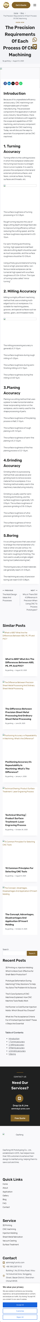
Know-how (20, 22)
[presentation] (20, 643)
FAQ (4, 1203)
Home (5, 1184)
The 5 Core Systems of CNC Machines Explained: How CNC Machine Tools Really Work (19, 997)
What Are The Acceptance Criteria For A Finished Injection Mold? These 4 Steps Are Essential (21, 1020)
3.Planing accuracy (17, 1047)
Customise (20, 1311)
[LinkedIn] (9, 83)
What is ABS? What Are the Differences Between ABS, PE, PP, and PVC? (19, 662)
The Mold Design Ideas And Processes (10, 595)
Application (7, 1191)
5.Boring (12, 1054)
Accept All (20, 1305)
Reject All (20, 1317)
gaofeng (8, 61)
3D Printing (7, 1225)
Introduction (14, 1038)
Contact (6, 1207)
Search (6, 949)
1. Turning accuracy (17, 1041)
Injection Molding (10, 1233)
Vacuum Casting (10, 1240)
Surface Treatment (11, 1244)
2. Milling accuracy (16, 1044)
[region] (20, 1302)
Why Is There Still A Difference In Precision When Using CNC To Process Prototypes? (30, 600)
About (5, 1188)
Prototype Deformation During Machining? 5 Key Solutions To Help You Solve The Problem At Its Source (21, 984)
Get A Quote (21, 5)
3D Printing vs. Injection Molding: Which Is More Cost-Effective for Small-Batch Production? (19, 971)
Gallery (6, 1195)
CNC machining (9, 1229)
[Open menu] (34, 5)
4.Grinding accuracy (17, 1051)
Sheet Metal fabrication (13, 1236)
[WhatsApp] (20, 83)
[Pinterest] (17, 83)
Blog (4, 1199)
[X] (13, 83)
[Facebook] (5, 83)
